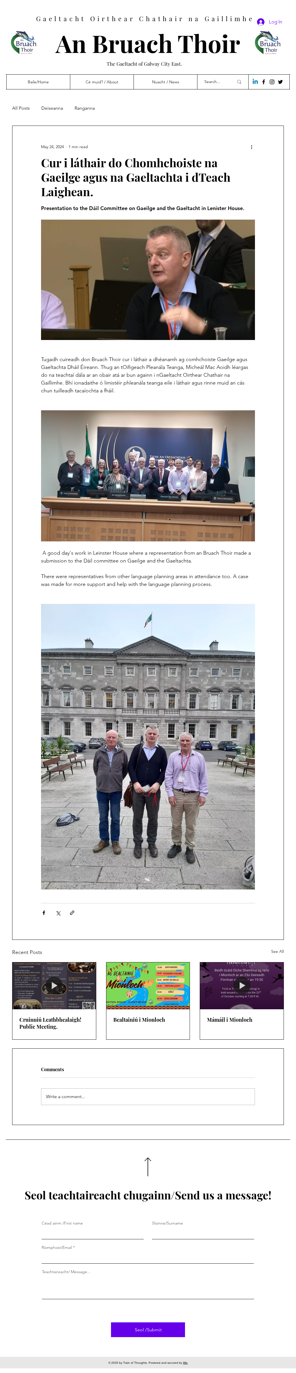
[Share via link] (72, 913)
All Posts (21, 108)
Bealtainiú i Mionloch (139, 1019)
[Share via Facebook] (44, 913)
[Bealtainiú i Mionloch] (148, 985)
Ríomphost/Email (57, 1247)
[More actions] (251, 146)
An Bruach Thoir (148, 43)
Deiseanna (52, 108)
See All (277, 951)
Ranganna (85, 108)
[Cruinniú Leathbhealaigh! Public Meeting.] (54, 985)
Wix (185, 1362)
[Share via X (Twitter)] (58, 913)
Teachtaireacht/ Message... (66, 1272)
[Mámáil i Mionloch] (242, 985)
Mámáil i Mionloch (229, 1019)
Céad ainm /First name (62, 1223)
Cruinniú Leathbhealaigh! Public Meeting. (50, 1023)
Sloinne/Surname (167, 1223)
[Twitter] (280, 82)
